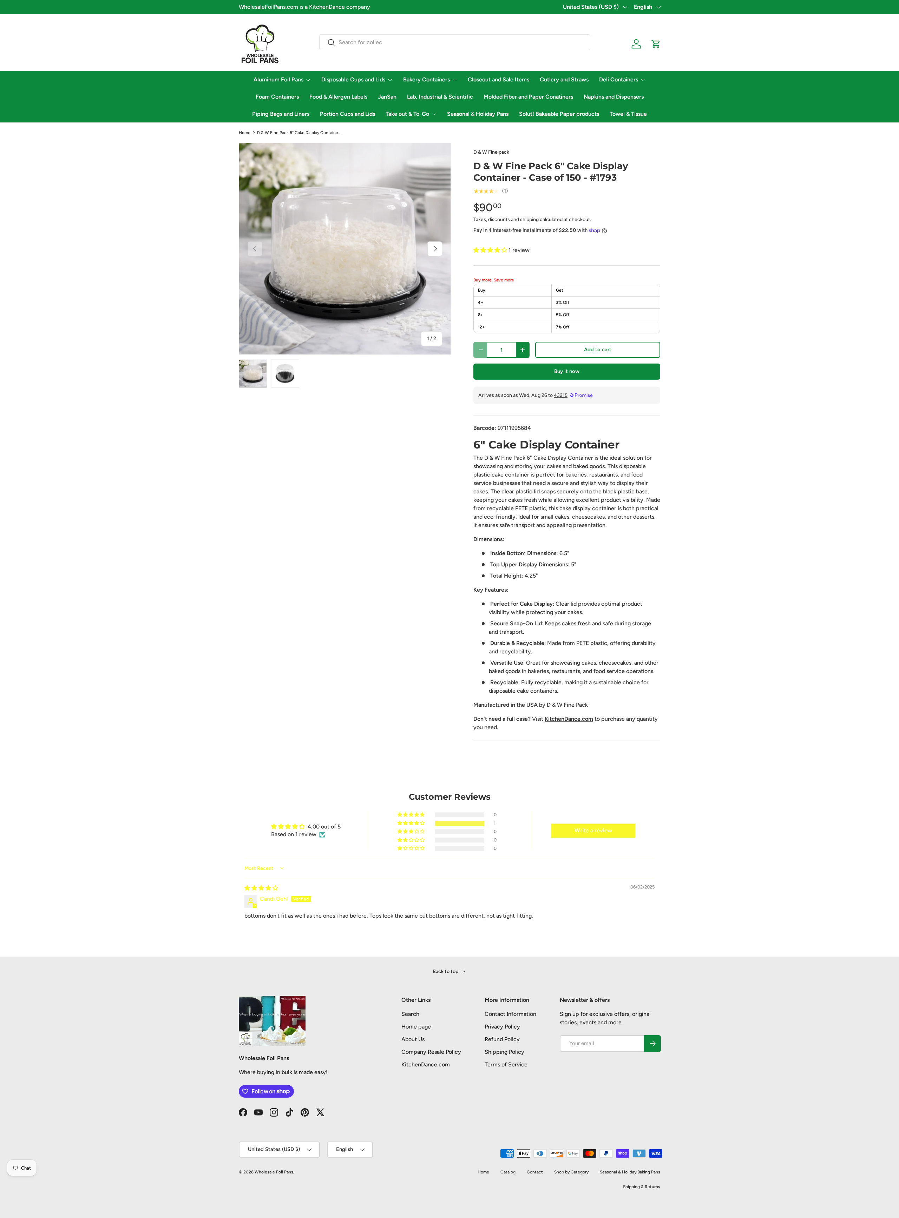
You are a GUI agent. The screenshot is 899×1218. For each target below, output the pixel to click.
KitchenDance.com (425, 1064)
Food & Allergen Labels (338, 96)
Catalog (508, 1172)
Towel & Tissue (628, 114)
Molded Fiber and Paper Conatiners (528, 96)
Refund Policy (502, 1039)
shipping (529, 219)
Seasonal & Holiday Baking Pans (630, 1172)
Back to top (446, 971)
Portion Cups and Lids (347, 114)
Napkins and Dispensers (614, 96)
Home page (416, 1026)
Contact (535, 1172)
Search (410, 1014)
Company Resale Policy (431, 1052)
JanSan (387, 96)
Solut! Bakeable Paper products (559, 114)
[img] (261, 888)
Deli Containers (618, 79)
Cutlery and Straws (564, 79)
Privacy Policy (502, 1026)
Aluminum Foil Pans (278, 79)
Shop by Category (571, 1172)
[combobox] (455, 42)
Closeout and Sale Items (498, 79)
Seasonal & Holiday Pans (477, 114)
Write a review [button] (593, 830)
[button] (656, 44)
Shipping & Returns (641, 1186)
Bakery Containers (426, 79)
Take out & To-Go (407, 114)
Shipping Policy (504, 1052)
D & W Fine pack (491, 152)
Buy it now (566, 371)
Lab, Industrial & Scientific (440, 96)
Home (244, 133)
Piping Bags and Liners (280, 114)
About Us (413, 1039)
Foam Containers (277, 96)
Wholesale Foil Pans (274, 1172)
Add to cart (597, 349)
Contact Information (510, 1014)
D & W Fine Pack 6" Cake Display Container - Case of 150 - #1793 (299, 133)
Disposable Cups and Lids (353, 79)
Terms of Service (506, 1064)
